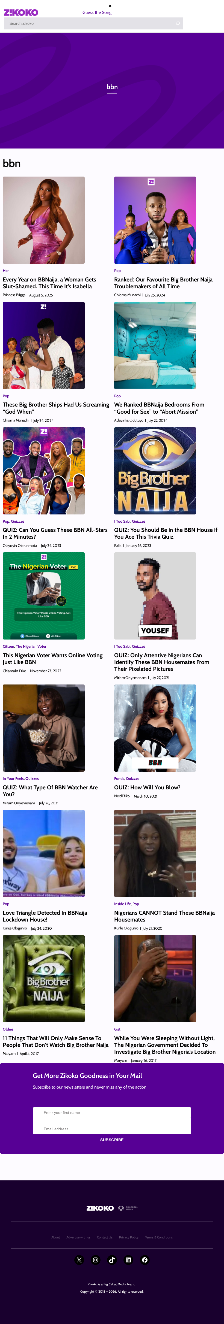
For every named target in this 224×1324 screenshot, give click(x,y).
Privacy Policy (128, 1237)
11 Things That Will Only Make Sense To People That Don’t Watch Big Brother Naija (55, 1041)
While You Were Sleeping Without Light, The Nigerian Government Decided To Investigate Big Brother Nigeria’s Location (165, 1045)
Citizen (8, 646)
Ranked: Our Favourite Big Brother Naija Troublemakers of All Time (163, 283)
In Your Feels (13, 778)
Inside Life (122, 903)
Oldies (8, 1029)
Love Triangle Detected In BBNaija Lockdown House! (45, 916)
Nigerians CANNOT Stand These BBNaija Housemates (164, 916)
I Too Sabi (122, 521)
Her (6, 270)
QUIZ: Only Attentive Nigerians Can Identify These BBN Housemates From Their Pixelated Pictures (161, 662)
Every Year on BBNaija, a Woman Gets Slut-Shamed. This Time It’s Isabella (49, 283)
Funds (119, 778)
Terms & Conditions (159, 1237)
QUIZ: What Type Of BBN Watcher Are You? (50, 791)
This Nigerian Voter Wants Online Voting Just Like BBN (53, 658)
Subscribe (112, 1140)
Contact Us (105, 1237)
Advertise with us (78, 1237)
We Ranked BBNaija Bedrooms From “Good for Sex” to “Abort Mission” (159, 408)
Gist (117, 1029)
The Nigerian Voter (31, 646)
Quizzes (17, 521)
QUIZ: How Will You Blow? (147, 787)
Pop (117, 270)
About (55, 1237)
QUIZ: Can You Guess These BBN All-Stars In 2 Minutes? (55, 533)
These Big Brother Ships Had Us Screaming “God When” (56, 408)
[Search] (178, 23)
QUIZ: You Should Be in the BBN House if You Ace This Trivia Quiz (165, 533)
